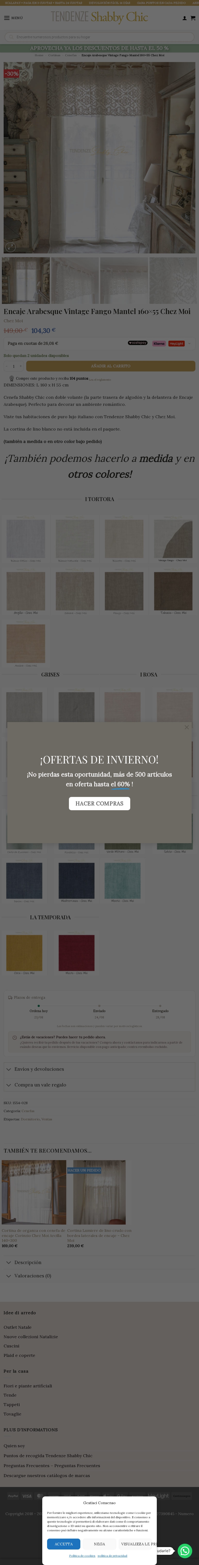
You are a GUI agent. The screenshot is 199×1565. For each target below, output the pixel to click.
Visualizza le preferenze (136, 1544)
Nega (99, 1544)
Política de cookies (82, 1555)
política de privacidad (112, 1555)
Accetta (64, 1544)
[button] (185, 1551)
